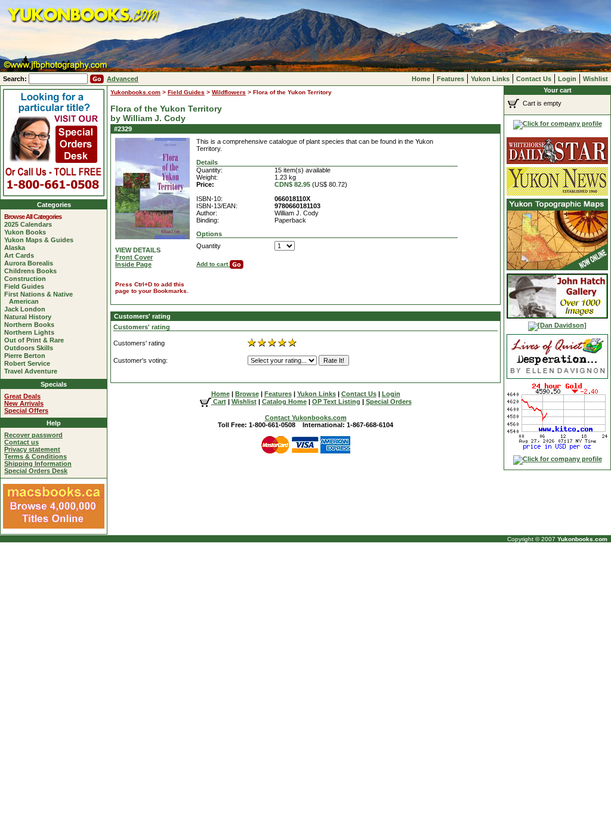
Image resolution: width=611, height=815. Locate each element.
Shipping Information (38, 463)
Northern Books (31, 324)
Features (450, 78)
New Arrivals (24, 403)
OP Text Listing (336, 401)
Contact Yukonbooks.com (306, 417)
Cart (218, 401)
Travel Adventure (33, 371)
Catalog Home (284, 401)
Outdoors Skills (31, 347)
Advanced (122, 78)
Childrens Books (33, 270)
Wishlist (595, 78)
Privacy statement (32, 449)
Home (421, 78)
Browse (247, 393)
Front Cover (134, 257)
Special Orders (389, 401)
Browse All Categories (35, 216)
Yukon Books (27, 232)
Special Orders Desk (35, 470)
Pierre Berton (27, 355)
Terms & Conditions (35, 456)
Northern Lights (31, 332)
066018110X (292, 198)
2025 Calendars (30, 224)
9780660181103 (297, 205)
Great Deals (22, 396)
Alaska (17, 247)
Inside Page (133, 264)
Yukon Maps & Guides (41, 239)
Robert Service (29, 363)
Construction (27, 278)
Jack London (27, 309)
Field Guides (26, 286)
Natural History (30, 316)
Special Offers (26, 410)
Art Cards (21, 255)
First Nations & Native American (41, 298)
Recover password (33, 435)
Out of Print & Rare (36, 340)
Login (567, 78)
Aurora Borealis (31, 263)
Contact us (21, 442)
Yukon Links (490, 78)
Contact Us (533, 78)
